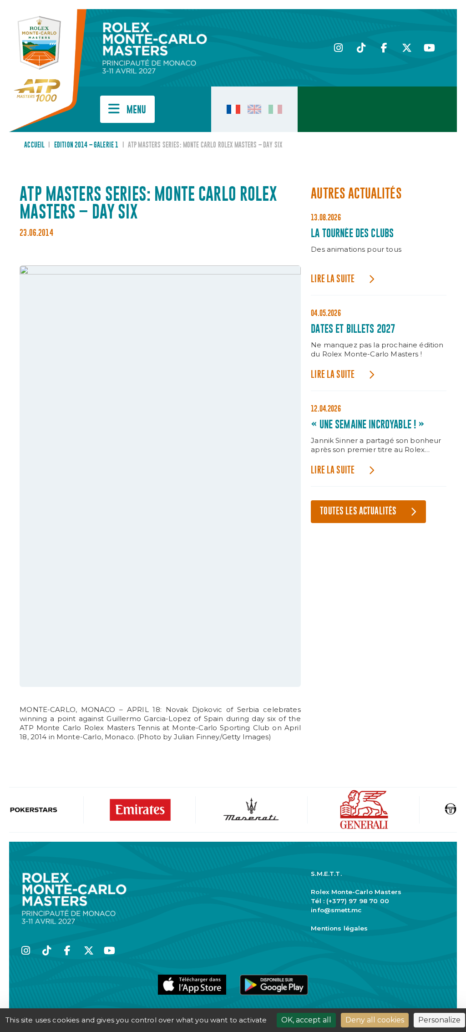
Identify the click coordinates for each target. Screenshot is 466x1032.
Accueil (34, 145)
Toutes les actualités (358, 511)
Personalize (439, 1020)
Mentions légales (339, 928)
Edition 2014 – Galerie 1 (86, 145)
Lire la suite (333, 279)
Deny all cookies (374, 1020)
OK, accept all (306, 1020)
